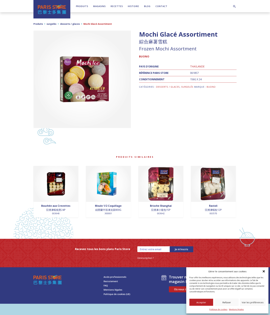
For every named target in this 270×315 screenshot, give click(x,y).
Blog (147, 6)
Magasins (99, 6)
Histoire (133, 6)
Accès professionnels (115, 276)
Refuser (226, 302)
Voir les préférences (253, 302)
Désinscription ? (145, 257)
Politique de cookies (218, 309)
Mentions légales (236, 309)
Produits (82, 6)
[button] (263, 271)
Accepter (201, 302)
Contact (161, 6)
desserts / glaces (70, 23)
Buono (144, 56)
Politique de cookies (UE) (117, 294)
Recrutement (111, 281)
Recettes (117, 6)
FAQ (106, 285)
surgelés (51, 23)
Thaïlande (197, 66)
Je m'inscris (181, 249)
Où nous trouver (184, 289)
